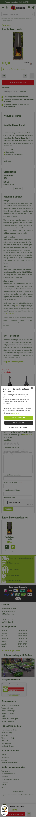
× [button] (32, 388)
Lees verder (16, 413)
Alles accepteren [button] (18, 418)
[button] (18, 427)
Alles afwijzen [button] (18, 423)
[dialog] (18, 408)
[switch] (4, 814)
